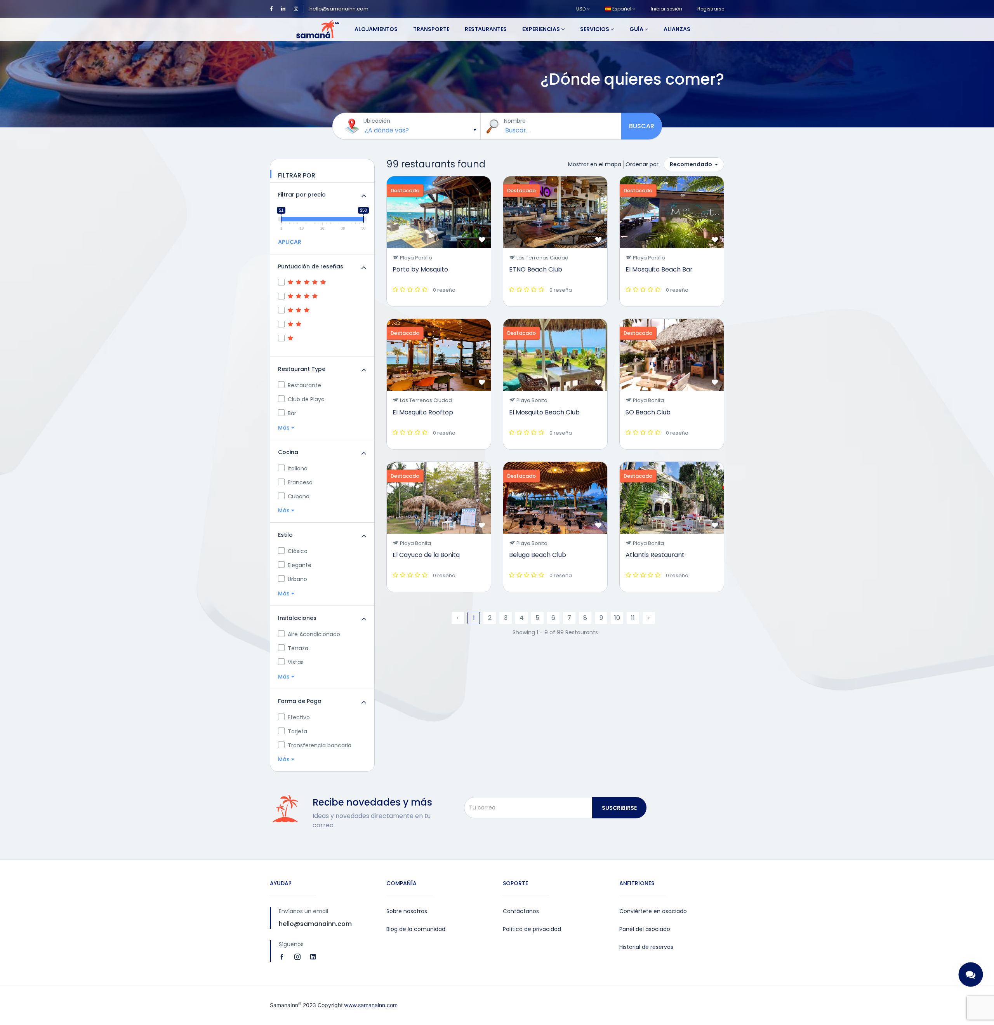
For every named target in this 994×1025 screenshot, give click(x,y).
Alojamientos (376, 29)
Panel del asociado (644, 929)
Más (284, 428)
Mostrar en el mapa (594, 164)
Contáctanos (521, 911)
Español (622, 8)
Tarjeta (297, 731)
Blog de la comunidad (415, 929)
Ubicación (376, 121)
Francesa (300, 482)
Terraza (298, 648)
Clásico (298, 551)
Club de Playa (306, 399)
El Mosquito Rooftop (423, 412)
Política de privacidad (532, 929)
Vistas (296, 662)
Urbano (297, 579)
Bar (292, 413)
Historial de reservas (646, 947)
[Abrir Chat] (971, 974)
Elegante (299, 565)
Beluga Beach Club (537, 554)
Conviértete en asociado (653, 911)
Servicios (595, 29)
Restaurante (304, 385)
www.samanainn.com (371, 1005)
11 (633, 617)
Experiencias (541, 29)
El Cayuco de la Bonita (426, 554)
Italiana (298, 468)
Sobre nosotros (406, 911)
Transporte (431, 29)
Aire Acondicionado (314, 634)
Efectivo (299, 717)
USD (581, 8)
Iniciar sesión (666, 8)
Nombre (515, 121)
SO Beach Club (648, 412)
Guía (637, 29)
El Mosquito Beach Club (544, 412)
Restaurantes (486, 29)
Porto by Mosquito (420, 269)
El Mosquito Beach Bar (659, 269)
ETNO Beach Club (535, 269)
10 (617, 617)
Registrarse (710, 8)
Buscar (641, 126)
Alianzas (677, 29)
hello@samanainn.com (338, 8)
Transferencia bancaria (319, 745)
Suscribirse (619, 808)
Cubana (298, 496)
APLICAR (289, 242)
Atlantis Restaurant (655, 554)
